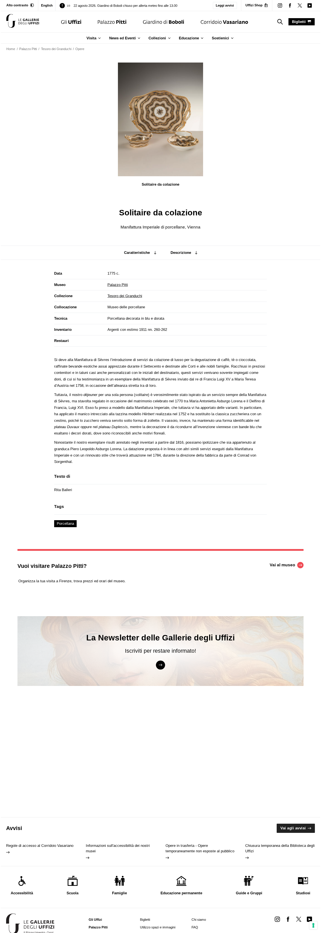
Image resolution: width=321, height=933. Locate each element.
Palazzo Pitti (117, 285)
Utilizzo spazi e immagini (157, 927)
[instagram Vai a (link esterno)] (277, 919)
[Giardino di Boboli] (163, 21)
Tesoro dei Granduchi (124, 296)
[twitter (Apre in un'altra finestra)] (300, 5)
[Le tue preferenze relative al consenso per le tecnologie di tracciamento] (313, 925)
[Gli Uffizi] (71, 21)
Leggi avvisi (225, 5)
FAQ (195, 927)
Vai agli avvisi (293, 828)
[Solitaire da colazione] (22, 21)
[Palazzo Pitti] (112, 21)
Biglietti (145, 919)
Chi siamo (199, 919)
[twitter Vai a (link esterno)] (298, 919)
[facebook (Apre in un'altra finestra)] (290, 5)
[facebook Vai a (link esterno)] (288, 919)
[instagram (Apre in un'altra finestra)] (280, 5)
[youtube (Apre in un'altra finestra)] (309, 5)
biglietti (299, 22)
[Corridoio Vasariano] (224, 21)
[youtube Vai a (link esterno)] (309, 919)
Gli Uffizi (95, 919)
